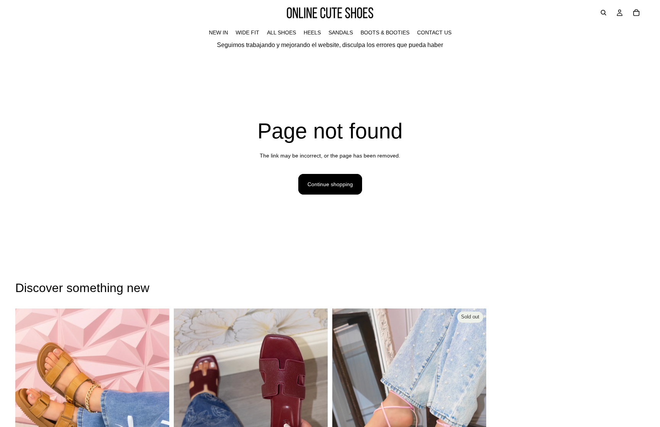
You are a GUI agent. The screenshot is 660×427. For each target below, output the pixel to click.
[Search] (603, 12)
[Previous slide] (26, 404)
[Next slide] (157, 404)
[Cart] (636, 12)
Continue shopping (330, 184)
